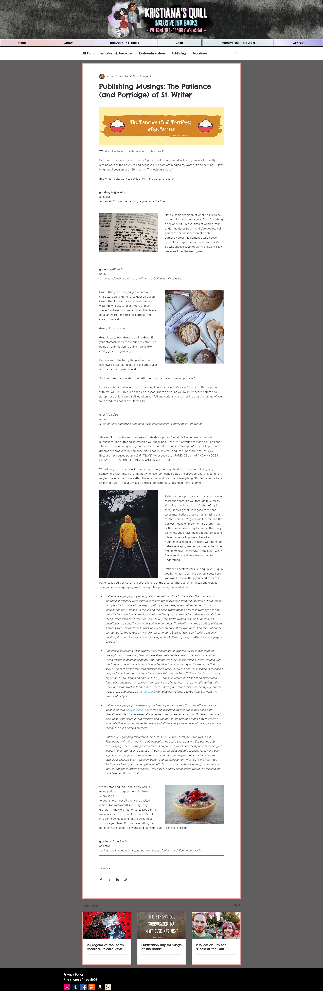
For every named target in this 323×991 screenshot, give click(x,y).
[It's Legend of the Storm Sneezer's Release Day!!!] (107, 925)
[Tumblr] (75, 987)
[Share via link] (125, 879)
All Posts (88, 53)
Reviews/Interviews (152, 53)
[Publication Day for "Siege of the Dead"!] (161, 925)
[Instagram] (67, 987)
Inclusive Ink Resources (116, 53)
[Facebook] (83, 987)
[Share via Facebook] (100, 879)
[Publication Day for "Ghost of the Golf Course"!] (216, 925)
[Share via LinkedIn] (117, 879)
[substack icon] (91, 987)
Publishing (179, 53)
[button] (124, 42)
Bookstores (199, 53)
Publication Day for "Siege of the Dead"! (161, 947)
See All (237, 905)
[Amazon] (100, 987)
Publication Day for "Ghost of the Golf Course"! (211, 947)
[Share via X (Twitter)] (109, 879)
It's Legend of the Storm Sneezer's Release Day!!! (105, 947)
